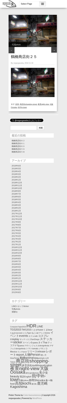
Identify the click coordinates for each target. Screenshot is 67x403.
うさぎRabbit (37, 330)
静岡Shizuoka (37, 380)
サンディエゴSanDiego (29, 339)
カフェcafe (33, 336)
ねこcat (35, 333)
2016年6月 (16, 264)
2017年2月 (16, 242)
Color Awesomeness (32, 395)
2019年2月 (16, 177)
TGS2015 (15, 329)
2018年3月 (16, 205)
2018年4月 (16, 202)
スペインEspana (30, 342)
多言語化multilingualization (37, 365)
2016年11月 (17, 250)
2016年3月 (16, 273)
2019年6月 (16, 166)
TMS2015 (26, 329)
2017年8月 (16, 225)
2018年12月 (17, 183)
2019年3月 (16, 174)
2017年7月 (16, 228)
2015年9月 (16, 289)
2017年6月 (16, 230)
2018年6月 (16, 197)
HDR (17, 104)
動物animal (27, 357)
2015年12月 (17, 281)
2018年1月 (16, 211)
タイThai (42, 342)
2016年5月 (16, 267)
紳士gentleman (32, 373)
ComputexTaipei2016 (18, 327)
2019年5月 (16, 169)
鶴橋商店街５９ (18, 149)
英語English (25, 376)
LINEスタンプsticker (20, 306)
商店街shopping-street (28, 104)
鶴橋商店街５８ (18, 152)
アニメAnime (44, 333)
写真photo (16, 44)
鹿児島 (34, 384)
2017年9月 (16, 222)
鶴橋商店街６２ (18, 141)
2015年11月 (17, 284)
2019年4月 (16, 171)
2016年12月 (17, 247)
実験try (14, 312)
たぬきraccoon (16, 333)
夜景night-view (43, 104)
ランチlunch (22, 352)
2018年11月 (17, 185)
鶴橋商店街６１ (18, 143)
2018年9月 (16, 191)
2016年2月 (16, 275)
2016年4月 (16, 270)
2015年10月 (17, 287)
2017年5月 (16, 233)
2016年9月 (16, 256)
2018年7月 (16, 194)
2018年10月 (17, 188)
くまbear (48, 329)
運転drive (24, 380)
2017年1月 (16, 244)
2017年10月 (17, 219)
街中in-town (22, 107)
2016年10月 (17, 253)
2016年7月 (16, 261)
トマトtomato (32, 348)
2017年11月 (17, 216)
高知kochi (23, 383)
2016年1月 (16, 278)
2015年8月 (16, 292)
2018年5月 (16, 199)
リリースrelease (36, 351)
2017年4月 (16, 236)
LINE (40, 326)
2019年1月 (16, 180)
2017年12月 (17, 214)
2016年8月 (16, 259)
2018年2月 (16, 208)
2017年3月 (16, 239)
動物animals (39, 358)
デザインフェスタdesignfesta (36, 346)
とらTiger (27, 333)
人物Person (32, 354)
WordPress (37, 398)
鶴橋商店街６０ (18, 146)
